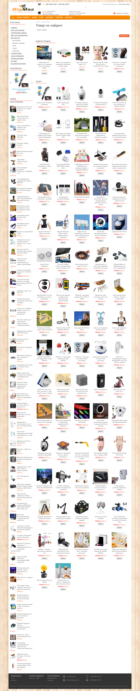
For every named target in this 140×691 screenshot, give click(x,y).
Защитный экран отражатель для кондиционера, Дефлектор (22, 385)
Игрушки (14, 61)
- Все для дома (16, 40)
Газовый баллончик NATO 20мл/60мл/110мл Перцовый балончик (24, 198)
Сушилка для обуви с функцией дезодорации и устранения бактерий (25, 527)
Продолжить (124, 36)
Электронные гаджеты (19, 33)
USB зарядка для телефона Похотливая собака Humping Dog (44, 135)
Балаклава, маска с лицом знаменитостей (24, 635)
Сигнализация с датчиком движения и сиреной (119, 487)
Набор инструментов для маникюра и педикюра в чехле (25, 459)
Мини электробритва (100, 389)
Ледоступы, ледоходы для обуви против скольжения (119, 64)
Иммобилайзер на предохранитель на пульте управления (119, 266)
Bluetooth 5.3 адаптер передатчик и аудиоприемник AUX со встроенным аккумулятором (21, 547)
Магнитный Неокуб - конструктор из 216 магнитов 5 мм (82, 391)
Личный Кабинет (52, 678)
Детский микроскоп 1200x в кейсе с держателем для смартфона (63, 234)
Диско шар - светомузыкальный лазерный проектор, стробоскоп (23, 517)
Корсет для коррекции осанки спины (119, 328)
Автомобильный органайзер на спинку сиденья (44, 166)
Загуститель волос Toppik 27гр (82, 63)
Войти (120, 4)
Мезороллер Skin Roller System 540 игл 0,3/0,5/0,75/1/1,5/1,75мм (100, 64)
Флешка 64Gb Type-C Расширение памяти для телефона (24, 300)
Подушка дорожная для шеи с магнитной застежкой (24, 615)
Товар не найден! (45, 21)
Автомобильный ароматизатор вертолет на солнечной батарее (119, 135)
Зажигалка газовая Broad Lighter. (25, 232)
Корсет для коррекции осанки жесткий (101, 328)
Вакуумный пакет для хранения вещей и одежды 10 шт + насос (24, 241)
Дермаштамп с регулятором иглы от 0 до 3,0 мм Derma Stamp (24, 424)
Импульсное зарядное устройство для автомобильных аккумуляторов (63, 297)
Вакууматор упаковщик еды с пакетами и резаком (24, 357)
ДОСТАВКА (49, 17)
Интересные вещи (17, 58)
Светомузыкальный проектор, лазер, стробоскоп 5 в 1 (23, 569)
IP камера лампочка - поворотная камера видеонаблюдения (82, 104)
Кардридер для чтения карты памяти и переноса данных (24, 468)
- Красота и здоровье (18, 43)
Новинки (14, 27)
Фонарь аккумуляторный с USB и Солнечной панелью (24, 606)
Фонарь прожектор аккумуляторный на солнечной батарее (23, 596)
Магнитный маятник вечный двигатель (63, 390)
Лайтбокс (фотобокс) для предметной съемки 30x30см (44, 358)
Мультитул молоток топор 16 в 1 (119, 390)
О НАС (41, 17)
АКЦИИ (34, 17)
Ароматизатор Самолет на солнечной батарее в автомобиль (100, 166)
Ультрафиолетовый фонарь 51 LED (23, 224)
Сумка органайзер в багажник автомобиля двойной (82, 518)
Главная (38, 21)
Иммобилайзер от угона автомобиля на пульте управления (44, 297)
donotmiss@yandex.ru (72, 680)
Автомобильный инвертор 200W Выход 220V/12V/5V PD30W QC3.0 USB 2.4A (24, 506)
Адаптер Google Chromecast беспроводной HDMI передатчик (23, 559)
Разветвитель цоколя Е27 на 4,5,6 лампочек (82, 486)
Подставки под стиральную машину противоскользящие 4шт (24, 495)
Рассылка (50, 680)
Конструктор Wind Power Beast (81, 328)
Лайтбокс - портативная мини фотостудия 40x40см (63, 358)
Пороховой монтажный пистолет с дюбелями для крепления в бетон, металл (82, 455)
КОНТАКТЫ (69, 17)
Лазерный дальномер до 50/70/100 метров (24, 332)
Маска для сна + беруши (24, 577)
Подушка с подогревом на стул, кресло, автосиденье (63, 455)
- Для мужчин (15, 51)
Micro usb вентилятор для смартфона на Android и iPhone (119, 104)
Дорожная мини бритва (119, 231)
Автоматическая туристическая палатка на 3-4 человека (82, 135)
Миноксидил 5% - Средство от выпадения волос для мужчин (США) (44, 65)
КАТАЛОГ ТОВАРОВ (23, 17)
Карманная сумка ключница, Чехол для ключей (24, 656)
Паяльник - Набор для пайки (24, 450)
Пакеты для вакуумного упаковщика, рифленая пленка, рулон (63, 64)
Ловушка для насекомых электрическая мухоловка (100, 358)
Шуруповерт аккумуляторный (22, 160)
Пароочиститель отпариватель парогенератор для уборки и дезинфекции (24, 261)
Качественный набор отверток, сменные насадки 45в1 (119, 297)
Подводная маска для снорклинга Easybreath (44, 454)
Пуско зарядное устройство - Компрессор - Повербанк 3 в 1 (24, 170)
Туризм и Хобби (16, 53)
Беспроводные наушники (82, 197)
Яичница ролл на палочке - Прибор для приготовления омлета (63, 582)
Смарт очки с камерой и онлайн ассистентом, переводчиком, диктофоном (24, 311)
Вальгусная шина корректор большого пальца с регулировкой (24, 395)
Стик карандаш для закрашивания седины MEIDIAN (24, 180)
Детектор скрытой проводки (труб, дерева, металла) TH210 (24, 251)
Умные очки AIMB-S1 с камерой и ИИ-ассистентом (24, 127)
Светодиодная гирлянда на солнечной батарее (24, 189)
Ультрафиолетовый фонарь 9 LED (23, 216)
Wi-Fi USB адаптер (23, 476)
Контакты (14, 680)
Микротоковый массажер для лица (24, 152)
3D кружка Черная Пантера (22, 144)
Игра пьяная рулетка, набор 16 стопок (82, 265)
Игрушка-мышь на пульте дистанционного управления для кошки (100, 266)
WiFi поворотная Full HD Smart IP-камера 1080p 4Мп (63, 135)
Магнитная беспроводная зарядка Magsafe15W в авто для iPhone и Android (119, 359)
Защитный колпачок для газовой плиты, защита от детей (24, 108)
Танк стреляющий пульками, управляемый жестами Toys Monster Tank (119, 519)
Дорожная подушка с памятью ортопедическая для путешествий (23, 626)
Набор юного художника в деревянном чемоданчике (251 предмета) (63, 423)
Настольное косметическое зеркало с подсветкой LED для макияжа (100, 423)
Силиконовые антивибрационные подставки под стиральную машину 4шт (24, 645)
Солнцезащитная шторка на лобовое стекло (24, 366)
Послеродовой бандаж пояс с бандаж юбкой (101, 454)
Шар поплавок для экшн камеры (44, 581)
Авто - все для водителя (19, 35)
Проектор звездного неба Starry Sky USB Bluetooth (44, 486)
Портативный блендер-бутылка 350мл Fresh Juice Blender (24, 665)
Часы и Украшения (17, 56)
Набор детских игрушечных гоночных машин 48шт (24, 414)
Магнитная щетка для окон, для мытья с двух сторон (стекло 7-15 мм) (44, 391)
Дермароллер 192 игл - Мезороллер (24, 442)
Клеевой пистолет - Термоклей (23, 340)
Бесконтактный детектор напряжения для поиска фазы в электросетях (119, 166)
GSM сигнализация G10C (63, 103)
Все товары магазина (18, 63)
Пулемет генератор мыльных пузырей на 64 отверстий (63, 487)
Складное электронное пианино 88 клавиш (24, 536)
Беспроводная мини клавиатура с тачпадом (44, 198)
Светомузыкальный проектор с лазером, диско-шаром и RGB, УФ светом (24, 282)
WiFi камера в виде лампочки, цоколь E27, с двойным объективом (24, 587)
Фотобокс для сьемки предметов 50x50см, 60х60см (100, 551)
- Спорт (14, 48)
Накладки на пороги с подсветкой (82, 421)
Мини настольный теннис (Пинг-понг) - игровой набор (23, 118)
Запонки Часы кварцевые (44, 265)
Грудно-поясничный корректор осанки (44, 232)
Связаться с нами (34, 678)
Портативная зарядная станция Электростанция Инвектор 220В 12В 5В (24, 486)
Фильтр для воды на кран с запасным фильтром (82, 551)
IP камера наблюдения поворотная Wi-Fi (101, 103)
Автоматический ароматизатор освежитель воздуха (100, 135)
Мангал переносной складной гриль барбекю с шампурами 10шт (24, 374)
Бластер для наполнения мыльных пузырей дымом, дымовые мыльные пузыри (100, 200)
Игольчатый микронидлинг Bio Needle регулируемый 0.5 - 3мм (25, 433)
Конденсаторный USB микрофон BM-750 (63, 328)
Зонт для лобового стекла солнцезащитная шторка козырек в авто (63, 266)
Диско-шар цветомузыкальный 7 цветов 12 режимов (100, 233)
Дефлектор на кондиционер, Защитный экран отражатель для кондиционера (81, 234)
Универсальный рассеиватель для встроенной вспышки (63, 551)
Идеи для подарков (17, 30)
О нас (12, 678)
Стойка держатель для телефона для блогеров (63, 517)
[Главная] (13, 17)
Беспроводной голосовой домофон (63, 198)
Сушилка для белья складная (100, 517)
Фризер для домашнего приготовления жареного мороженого (119, 551)
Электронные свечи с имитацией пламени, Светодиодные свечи (23, 207)
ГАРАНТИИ (59, 17)
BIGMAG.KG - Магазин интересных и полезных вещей (24, 686)
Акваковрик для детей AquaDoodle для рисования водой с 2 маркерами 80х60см (82, 167)
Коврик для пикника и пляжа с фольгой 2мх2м (44, 328)
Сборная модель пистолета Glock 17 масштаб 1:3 (23, 405)
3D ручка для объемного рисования (44, 103)
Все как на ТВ (15, 38)
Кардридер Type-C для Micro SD (24, 291)
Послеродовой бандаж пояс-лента (119, 454)
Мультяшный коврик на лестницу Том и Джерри (44, 421)
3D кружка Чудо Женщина (22, 136)
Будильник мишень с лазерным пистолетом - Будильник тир (119, 199)
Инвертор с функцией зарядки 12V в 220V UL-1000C (24, 272)
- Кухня (14, 45)
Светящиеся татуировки (24, 347)
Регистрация (126, 4)
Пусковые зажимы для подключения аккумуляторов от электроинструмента (24, 322)
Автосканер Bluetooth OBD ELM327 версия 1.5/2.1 (63, 166)
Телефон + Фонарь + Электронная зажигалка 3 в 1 (44, 551)
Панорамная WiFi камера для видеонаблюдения (119, 421)
